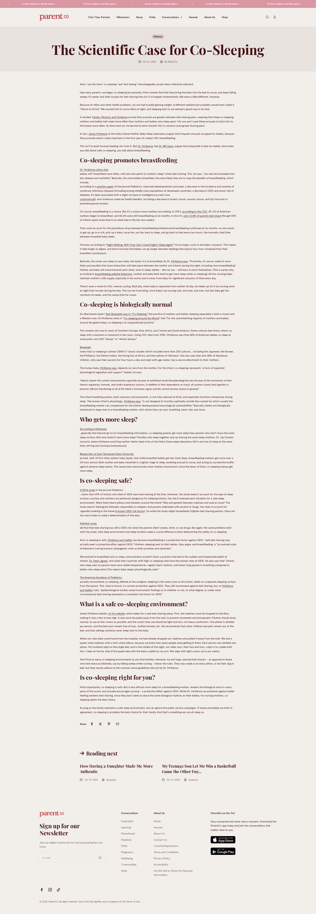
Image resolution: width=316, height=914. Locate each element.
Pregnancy (127, 852)
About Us (209, 17)
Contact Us (160, 839)
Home (157, 821)
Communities (128, 864)
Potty (152, 17)
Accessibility (161, 864)
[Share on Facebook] (92, 724)
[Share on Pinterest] (109, 724)
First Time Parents (99, 17)
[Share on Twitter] (100, 724)
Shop (225, 17)
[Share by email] (117, 724)
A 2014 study (87, 490)
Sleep (139, 17)
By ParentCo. (171, 61)
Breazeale (85, 347)
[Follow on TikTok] (58, 889)
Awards (193, 17)
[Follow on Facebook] (42, 889)
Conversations (170, 17)
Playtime (126, 839)
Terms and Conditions (166, 852)
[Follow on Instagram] (50, 889)
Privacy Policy (162, 858)
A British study (88, 523)
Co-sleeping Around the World (141, 318)
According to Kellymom (93, 428)
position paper (105, 186)
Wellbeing (158, 36)
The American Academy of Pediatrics (101, 577)
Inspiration (127, 821)
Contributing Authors (166, 845)
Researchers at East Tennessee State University (107, 454)
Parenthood (128, 833)
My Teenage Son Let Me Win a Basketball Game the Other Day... (199, 768)
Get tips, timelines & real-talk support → (25, 3)
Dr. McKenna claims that (94, 169)
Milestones (123, 17)
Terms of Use (133, 901)
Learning (126, 827)
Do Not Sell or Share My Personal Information (173, 873)
